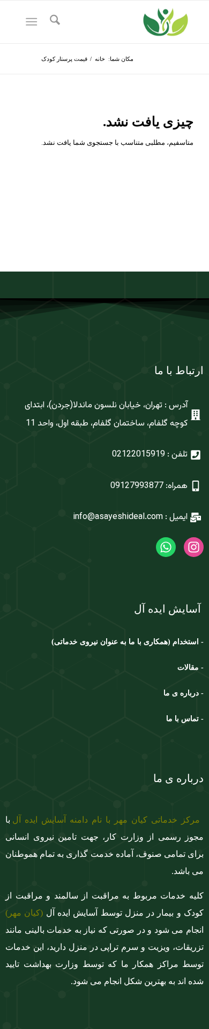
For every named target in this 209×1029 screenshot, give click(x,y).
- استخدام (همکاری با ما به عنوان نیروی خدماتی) (127, 642)
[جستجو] (53, 22)
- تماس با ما (185, 719)
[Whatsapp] (166, 547)
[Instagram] (194, 547)
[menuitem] (53, 22)
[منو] (33, 22)
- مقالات (189, 667)
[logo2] (122, 22)
